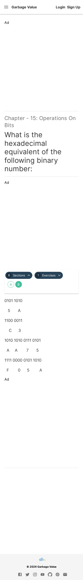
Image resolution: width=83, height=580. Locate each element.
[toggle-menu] (7, 7)
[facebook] (20, 574)
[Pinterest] (57, 574)
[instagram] (35, 574)
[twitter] (27, 574)
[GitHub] (50, 574)
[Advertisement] (41, 66)
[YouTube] (42, 574)
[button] (18, 275)
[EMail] (65, 574)
